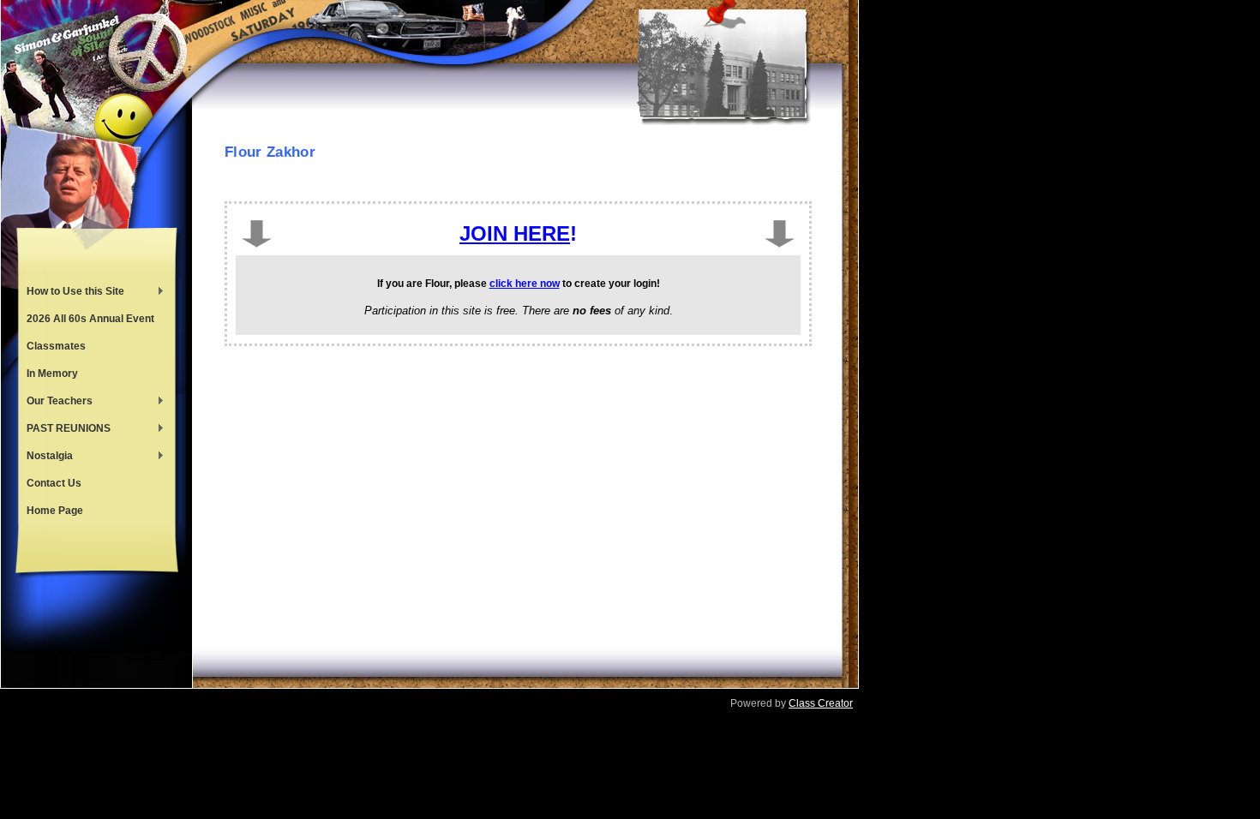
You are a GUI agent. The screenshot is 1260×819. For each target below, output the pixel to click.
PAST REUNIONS (64, 430)
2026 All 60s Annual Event (90, 319)
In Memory (52, 374)
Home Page (55, 511)
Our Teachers (55, 402)
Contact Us (54, 483)
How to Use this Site (71, 293)
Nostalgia (45, 457)
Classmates (56, 346)
